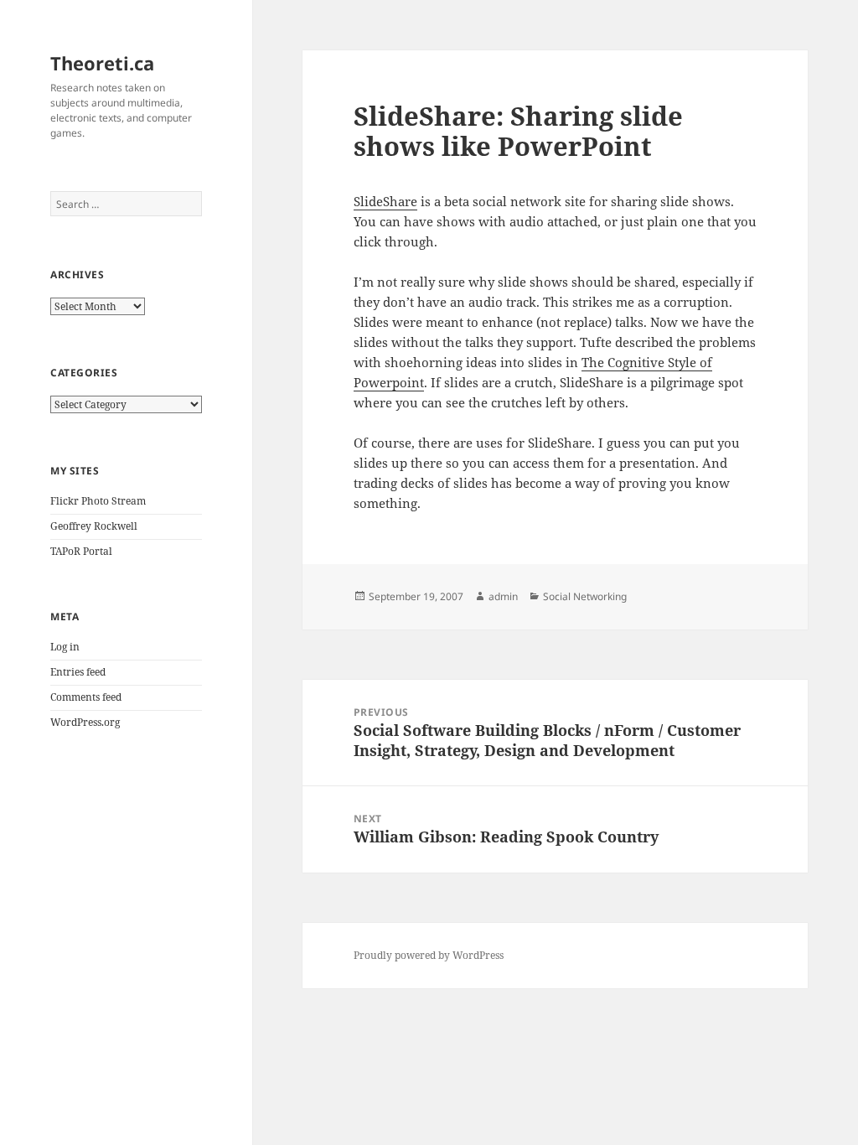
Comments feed (85, 697)
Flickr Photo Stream (98, 501)
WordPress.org (85, 722)
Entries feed (78, 672)
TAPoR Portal (81, 551)
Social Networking (585, 596)
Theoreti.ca (102, 62)
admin (503, 596)
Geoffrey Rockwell (93, 526)
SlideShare (385, 201)
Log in (65, 647)
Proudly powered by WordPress (429, 955)
